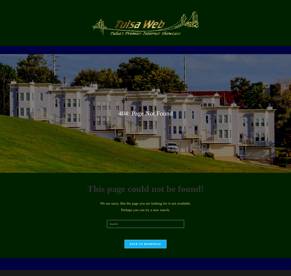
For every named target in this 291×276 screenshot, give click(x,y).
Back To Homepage (145, 244)
